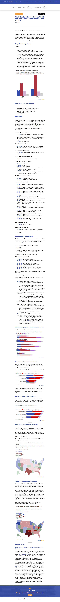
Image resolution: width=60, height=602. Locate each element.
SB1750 (27, 554)
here (32, 365)
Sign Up (30, 595)
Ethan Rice (18, 22)
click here (38, 125)
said (24, 282)
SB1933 (17, 561)
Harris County (22, 554)
